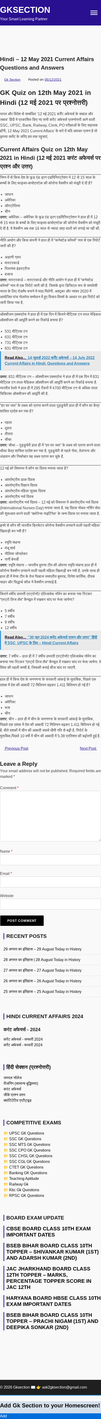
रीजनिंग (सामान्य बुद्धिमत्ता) (21, 1083)
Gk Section (12, 79)
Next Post (88, 748)
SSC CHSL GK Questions (30, 1156)
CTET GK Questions (26, 1167)
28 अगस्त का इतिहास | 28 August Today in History (42, 960)
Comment (9, 788)
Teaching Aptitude (24, 1179)
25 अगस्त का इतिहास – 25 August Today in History (43, 992)
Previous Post (16, 748)
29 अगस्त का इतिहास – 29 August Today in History (43, 949)
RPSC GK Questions (26, 1196)
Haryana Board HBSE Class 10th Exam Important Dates (53, 1301)
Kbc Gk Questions (24, 1190)
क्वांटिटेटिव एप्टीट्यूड (17, 1100)
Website (7, 896)
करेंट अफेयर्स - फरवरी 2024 (23, 1045)
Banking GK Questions (28, 1173)
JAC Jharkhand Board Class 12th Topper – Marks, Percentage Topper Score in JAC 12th (48, 1278)
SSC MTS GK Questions (29, 1145)
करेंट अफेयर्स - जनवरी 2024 (23, 1039)
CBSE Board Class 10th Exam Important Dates (48, 1232)
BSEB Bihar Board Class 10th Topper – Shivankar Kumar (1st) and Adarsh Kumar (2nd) (52, 1252)
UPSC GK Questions (26, 1133)
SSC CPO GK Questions (29, 1150)
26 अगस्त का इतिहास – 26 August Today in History (43, 981)
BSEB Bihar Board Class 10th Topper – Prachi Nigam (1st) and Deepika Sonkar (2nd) (52, 1321)
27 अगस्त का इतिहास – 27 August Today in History (43, 970)
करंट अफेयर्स (12, 1089)
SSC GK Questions (25, 1139)
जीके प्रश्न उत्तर (14, 1095)
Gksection (25, 10)
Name (6, 851)
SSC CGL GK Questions (29, 1162)
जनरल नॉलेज (13, 1078)
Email (6, 874)
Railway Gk (18, 1184)
